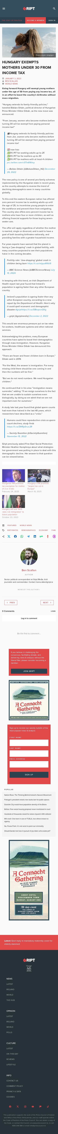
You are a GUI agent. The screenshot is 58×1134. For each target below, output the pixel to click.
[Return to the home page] (29, 960)
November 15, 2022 (17, 436)
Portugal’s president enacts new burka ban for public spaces (26, 800)
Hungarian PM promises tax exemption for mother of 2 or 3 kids (13, 486)
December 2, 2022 (38, 316)
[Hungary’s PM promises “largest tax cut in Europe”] (39, 475)
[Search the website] (54, 8)
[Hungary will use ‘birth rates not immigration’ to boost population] (13, 501)
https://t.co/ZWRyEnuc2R (19, 426)
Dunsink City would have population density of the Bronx (25, 805)
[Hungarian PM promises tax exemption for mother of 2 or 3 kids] (13, 475)
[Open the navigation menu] (4, 8)
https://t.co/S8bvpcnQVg (34, 309)
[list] (29, 989)
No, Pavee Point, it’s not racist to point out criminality (24, 826)
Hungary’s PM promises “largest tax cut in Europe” (38, 486)
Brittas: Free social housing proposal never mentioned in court (27, 809)
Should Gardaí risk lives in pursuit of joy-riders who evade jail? (27, 831)
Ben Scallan (11, 81)
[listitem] (29, 984)
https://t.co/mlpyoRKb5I (39, 263)
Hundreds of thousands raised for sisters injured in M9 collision (27, 814)
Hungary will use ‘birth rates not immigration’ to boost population (13, 512)
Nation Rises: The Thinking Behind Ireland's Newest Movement (27, 795)
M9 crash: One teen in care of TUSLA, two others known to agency (26, 820)
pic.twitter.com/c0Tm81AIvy (21, 162)
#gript (19, 309)
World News (11, 84)
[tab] (12, 20)
